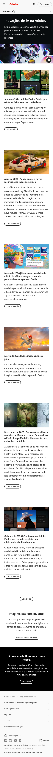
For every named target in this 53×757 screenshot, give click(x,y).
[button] (34, 4)
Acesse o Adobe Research (26, 637)
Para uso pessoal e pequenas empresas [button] (20, 697)
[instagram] (10, 740)
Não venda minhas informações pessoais (17, 752)
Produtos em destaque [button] (13, 727)
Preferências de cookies (24, 749)
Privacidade (41, 745)
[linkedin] (20, 740)
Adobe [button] (7, 721)
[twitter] (15, 740)
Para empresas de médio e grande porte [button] (20, 703)
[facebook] (5, 740)
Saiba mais (11, 129)
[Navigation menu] (4, 4)
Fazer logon (44, 4)
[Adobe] (13, 4)
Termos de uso (9, 749)
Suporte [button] (7, 715)
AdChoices (39, 752)
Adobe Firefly (9, 11)
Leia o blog (26, 599)
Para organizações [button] (11, 709)
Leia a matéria (13, 223)
